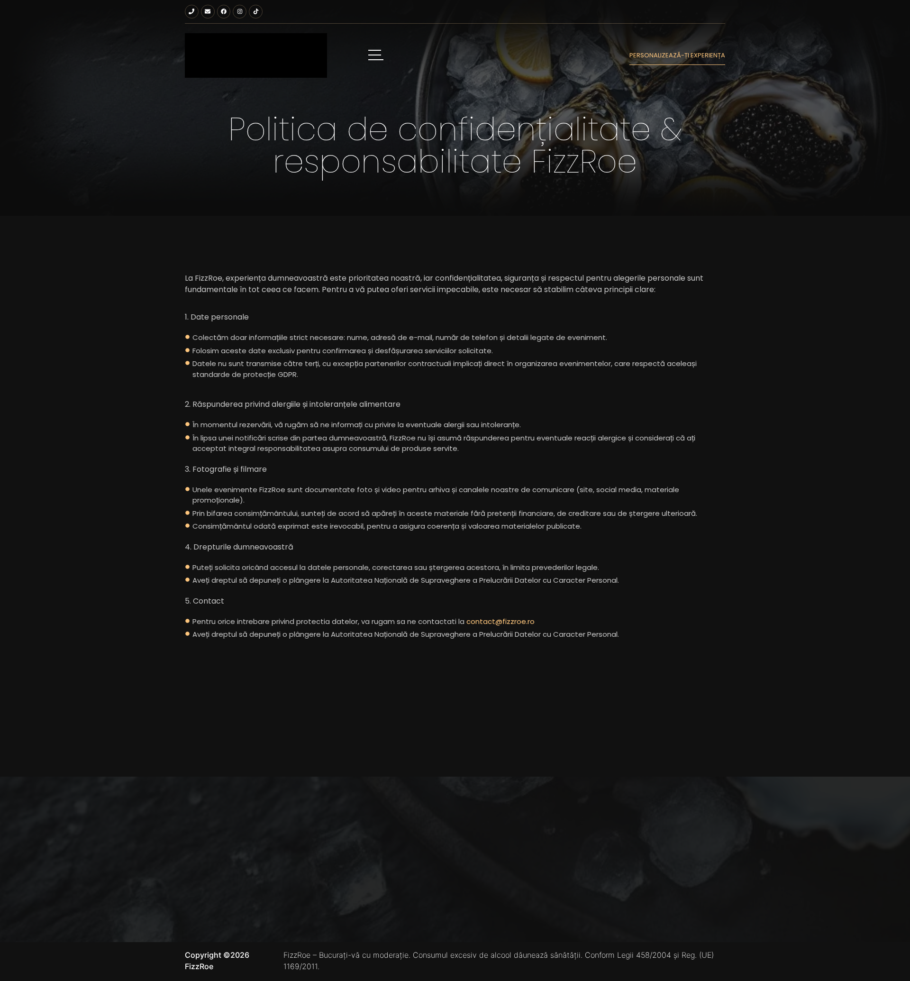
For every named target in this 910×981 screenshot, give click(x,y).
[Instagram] (239, 11)
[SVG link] (256, 55)
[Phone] (192, 11)
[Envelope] (208, 11)
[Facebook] (224, 11)
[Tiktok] (256, 11)
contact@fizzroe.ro (500, 621)
